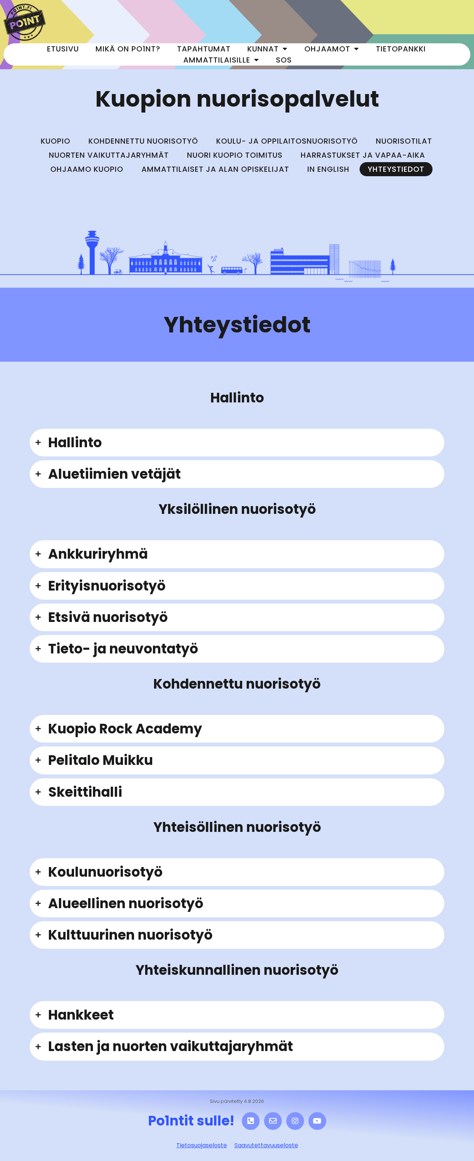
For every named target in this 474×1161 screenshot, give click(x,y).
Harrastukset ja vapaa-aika (363, 155)
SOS (284, 60)
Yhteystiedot (396, 169)
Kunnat (263, 49)
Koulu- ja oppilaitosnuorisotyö (287, 141)
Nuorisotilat (404, 141)
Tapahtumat (204, 49)
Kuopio (55, 141)
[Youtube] (317, 1121)
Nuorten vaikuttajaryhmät (109, 155)
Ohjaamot (327, 49)
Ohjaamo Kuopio (86, 169)
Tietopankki (401, 49)
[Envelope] (273, 1121)
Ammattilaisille (216, 60)
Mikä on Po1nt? (128, 49)
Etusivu (63, 49)
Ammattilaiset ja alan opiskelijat (215, 169)
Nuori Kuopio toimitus (235, 155)
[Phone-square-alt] (251, 1121)
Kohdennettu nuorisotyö (143, 141)
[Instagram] (295, 1121)
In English (328, 169)
